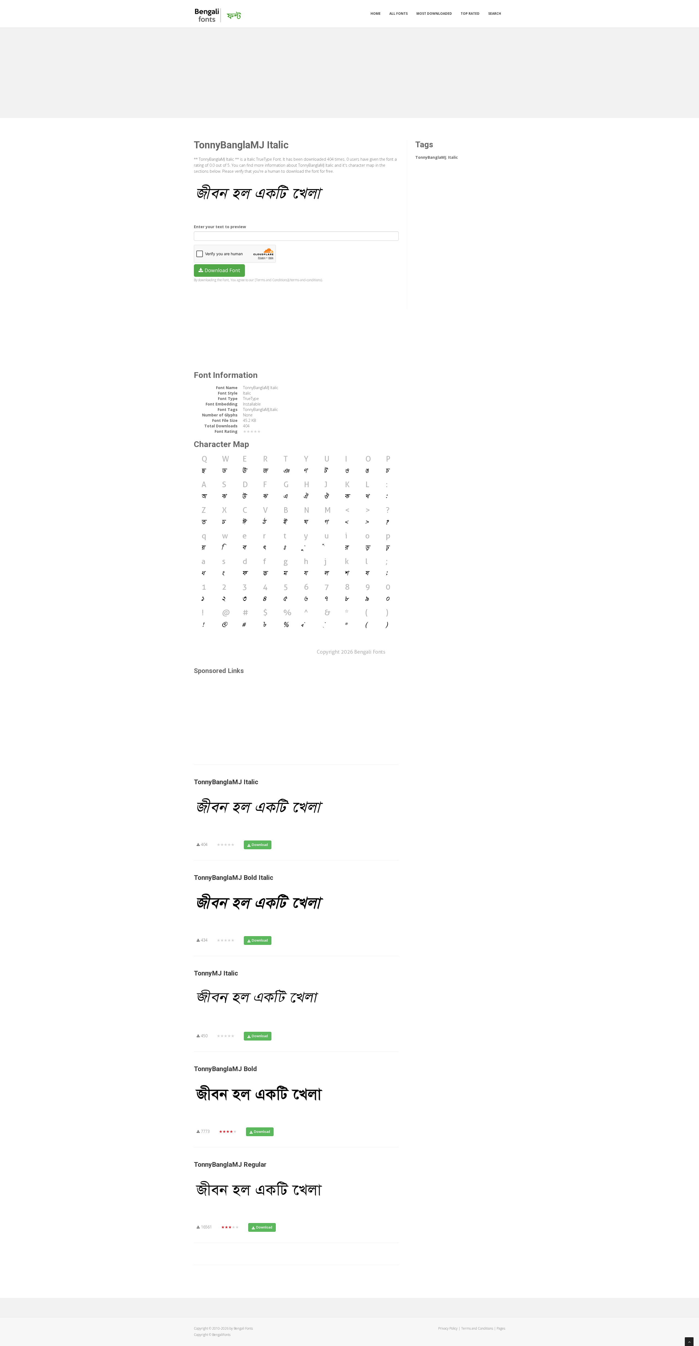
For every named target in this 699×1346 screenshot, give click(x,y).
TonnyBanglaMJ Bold (225, 1069)
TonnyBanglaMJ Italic (226, 782)
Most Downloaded (434, 13)
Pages (501, 1328)
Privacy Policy (448, 1328)
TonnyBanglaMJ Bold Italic (233, 877)
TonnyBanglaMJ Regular (230, 1164)
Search (494, 13)
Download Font (221, 270)
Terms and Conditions (477, 1328)
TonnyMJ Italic (216, 973)
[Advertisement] (349, 71)
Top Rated (470, 13)
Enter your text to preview (220, 226)
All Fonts (398, 13)
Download (260, 844)
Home (376, 13)
